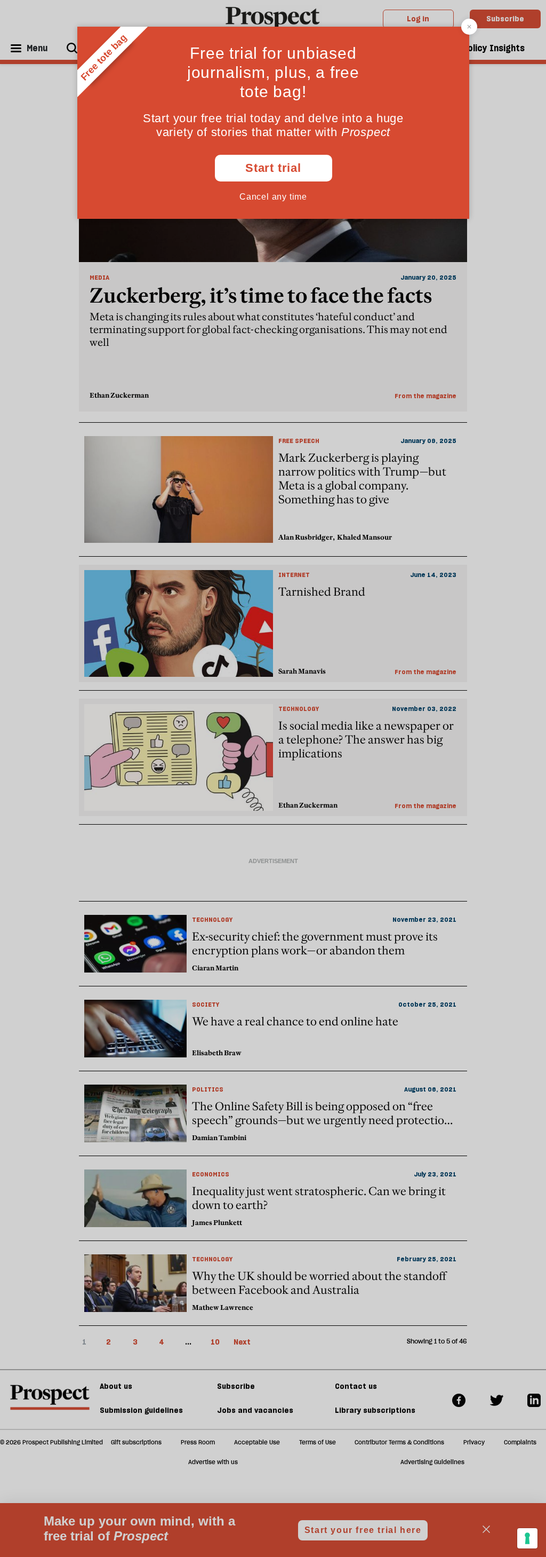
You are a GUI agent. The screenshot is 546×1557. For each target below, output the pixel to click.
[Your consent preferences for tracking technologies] (527, 1538)
